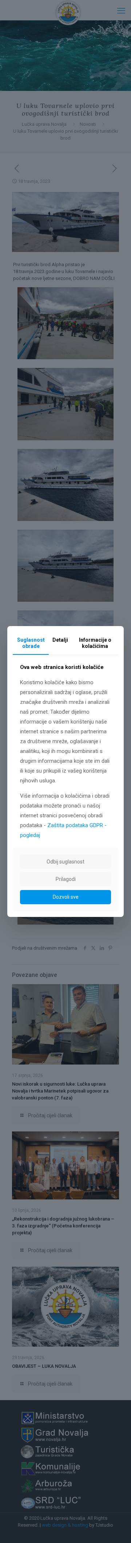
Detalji (60, 640)
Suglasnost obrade (31, 643)
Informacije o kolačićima (95, 643)
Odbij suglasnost (65, 862)
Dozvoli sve (66, 897)
